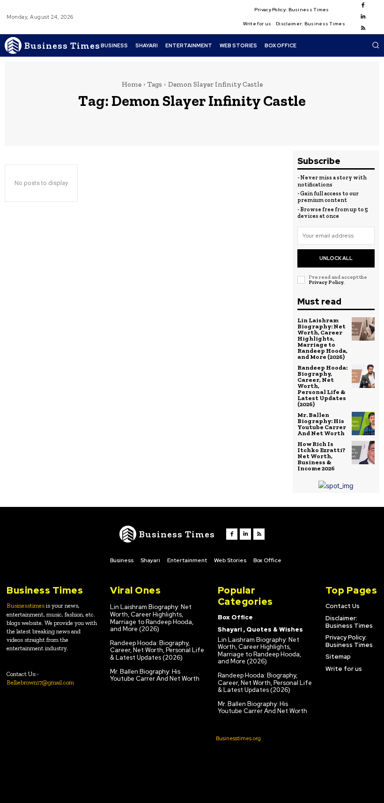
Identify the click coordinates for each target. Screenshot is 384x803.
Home (131, 84)
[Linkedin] (363, 16)
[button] (375, 45)
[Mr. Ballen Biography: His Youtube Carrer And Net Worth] (363, 423)
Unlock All (336, 258)
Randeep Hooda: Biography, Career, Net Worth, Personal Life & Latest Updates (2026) (157, 650)
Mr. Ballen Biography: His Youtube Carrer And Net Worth (321, 424)
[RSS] (363, 28)
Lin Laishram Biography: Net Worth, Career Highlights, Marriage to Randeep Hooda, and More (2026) (322, 338)
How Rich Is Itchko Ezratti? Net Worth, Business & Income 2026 (321, 456)
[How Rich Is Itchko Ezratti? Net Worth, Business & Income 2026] (363, 452)
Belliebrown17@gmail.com (40, 682)
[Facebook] (363, 5)
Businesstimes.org (238, 738)
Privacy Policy (326, 282)
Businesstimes (25, 605)
